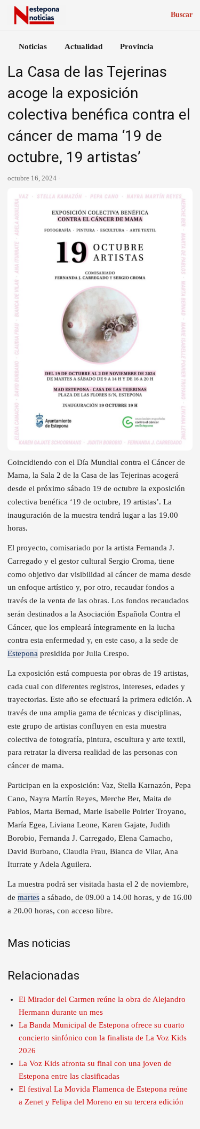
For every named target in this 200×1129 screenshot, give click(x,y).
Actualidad (83, 46)
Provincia (137, 46)
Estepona (22, 653)
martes (28, 897)
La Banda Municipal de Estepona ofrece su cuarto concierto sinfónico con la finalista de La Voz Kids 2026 (103, 1038)
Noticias (33, 46)
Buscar (182, 15)
